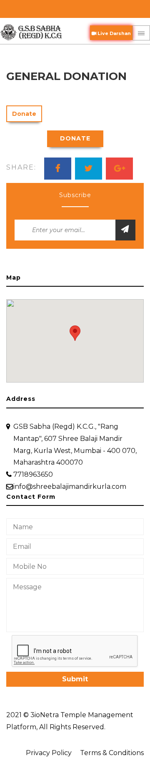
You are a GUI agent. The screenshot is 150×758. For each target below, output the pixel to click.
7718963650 (33, 474)
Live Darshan (113, 33)
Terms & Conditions (112, 753)
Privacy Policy (49, 753)
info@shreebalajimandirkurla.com (69, 486)
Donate (24, 114)
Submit (75, 679)
